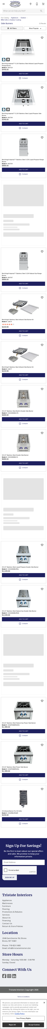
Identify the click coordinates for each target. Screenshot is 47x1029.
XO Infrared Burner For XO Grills (12, 811)
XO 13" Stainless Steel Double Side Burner (15, 455)
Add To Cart (23, 74)
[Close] (44, 1002)
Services (6, 915)
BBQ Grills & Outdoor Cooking (11, 20)
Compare (25, 78)
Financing (6, 920)
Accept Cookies (34, 1025)
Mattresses (7, 903)
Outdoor (23, 18)
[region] (23, 1014)
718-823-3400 (15, 945)
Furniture (6, 906)
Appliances (14, 18)
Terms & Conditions (23, 997)
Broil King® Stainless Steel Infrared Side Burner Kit (17, 319)
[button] (3, 4)
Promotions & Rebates (12, 912)
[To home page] (15, 4)
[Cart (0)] (43, 4)
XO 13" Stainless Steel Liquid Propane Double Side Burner (20, 567)
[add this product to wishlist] (42, 37)
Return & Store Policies (12, 926)
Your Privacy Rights (23, 1018)
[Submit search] (41, 11)
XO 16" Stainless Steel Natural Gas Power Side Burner (19, 723)
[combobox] (35, 28)
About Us (6, 917)
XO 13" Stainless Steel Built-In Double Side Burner (17, 411)
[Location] (30, 4)
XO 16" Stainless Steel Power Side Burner (15, 767)
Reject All (12, 1025)
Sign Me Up (9, 877)
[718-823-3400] (37, 4)
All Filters (13, 28)
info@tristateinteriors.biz (19, 948)
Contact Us (7, 923)
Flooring (5, 909)
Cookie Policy (20, 1014)
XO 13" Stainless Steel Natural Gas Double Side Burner (19, 611)
